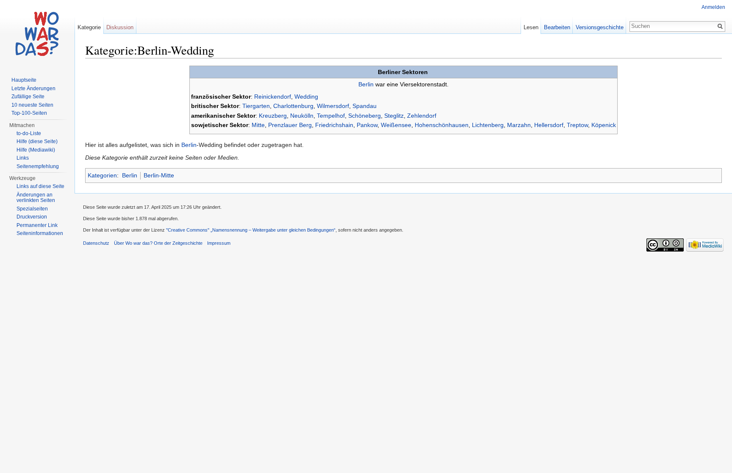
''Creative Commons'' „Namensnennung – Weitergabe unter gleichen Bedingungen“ (251, 229)
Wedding (306, 96)
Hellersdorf (548, 125)
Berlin (366, 84)
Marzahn (519, 125)
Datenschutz (96, 243)
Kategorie (89, 27)
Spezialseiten (32, 209)
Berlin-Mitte (159, 175)
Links (23, 158)
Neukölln (301, 115)
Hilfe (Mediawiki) (36, 150)
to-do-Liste (29, 133)
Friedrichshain (334, 125)
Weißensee (396, 125)
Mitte (258, 125)
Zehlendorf (421, 115)
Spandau (364, 105)
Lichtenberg (488, 125)
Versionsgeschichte (600, 27)
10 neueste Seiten (32, 105)
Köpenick (603, 125)
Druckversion (32, 217)
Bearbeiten (557, 27)
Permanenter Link (37, 225)
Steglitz (394, 115)
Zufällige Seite (27, 97)
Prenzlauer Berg (290, 125)
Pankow (367, 125)
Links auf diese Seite (40, 186)
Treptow (577, 125)
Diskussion (119, 27)
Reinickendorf (272, 96)
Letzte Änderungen (33, 88)
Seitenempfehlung (38, 166)
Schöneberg (364, 115)
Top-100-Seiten (29, 113)
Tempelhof (331, 115)
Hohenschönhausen (442, 125)
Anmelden (713, 7)
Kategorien (102, 175)
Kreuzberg (273, 115)
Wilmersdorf (333, 105)
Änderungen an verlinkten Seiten (36, 198)
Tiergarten (256, 105)
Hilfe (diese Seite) (37, 141)
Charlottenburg (293, 105)
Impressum (218, 243)
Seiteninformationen (40, 233)
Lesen (531, 27)
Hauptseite (23, 80)
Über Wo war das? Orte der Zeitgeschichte (158, 243)
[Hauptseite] (37, 34)
